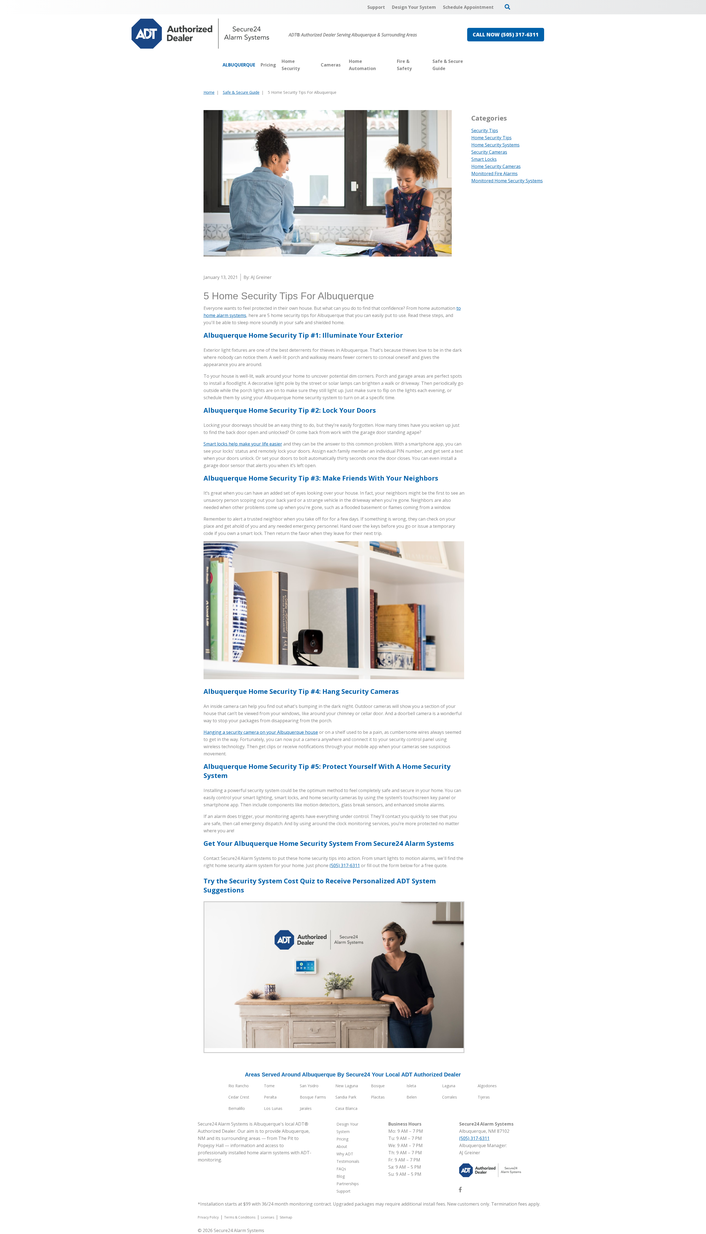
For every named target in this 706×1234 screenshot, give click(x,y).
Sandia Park (345, 1097)
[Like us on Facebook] (460, 1191)
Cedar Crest (238, 1097)
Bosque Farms (313, 1097)
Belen (412, 1097)
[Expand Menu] (315, 65)
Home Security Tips (491, 138)
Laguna (448, 1085)
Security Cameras (489, 152)
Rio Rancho (238, 1085)
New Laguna (346, 1085)
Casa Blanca (346, 1108)
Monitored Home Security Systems (507, 181)
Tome (269, 1085)
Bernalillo (236, 1108)
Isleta (411, 1085)
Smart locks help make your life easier (243, 444)
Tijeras (484, 1097)
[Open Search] (507, 7)
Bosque (378, 1085)
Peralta (270, 1097)
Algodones (487, 1085)
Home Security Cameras (496, 166)
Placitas (378, 1097)
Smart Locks (484, 159)
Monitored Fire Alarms (494, 173)
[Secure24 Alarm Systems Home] (200, 33)
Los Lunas (273, 1108)
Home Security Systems (495, 145)
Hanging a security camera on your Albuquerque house (261, 732)
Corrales (449, 1097)
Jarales (306, 1108)
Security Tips (484, 130)
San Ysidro (309, 1085)
